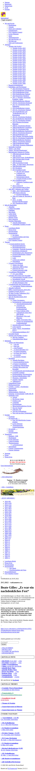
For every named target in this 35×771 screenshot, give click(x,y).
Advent (14, 397)
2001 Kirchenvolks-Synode (20, 159)
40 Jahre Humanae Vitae (20, 282)
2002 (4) (7, 544)
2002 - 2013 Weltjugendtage (21, 191)
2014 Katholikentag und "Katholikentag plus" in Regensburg (19, 113)
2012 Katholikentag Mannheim (22, 119)
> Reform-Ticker (6, 673)
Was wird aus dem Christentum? (22, 413)
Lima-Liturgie (16, 327)
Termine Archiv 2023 (19, 53)
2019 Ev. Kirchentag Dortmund (22, 103)
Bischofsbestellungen (18, 245)
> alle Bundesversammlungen (10, 758)
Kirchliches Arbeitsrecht (19, 251)
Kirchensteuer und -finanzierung (22, 253)
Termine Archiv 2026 (19, 50)
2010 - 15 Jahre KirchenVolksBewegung (20, 200)
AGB (6, 8)
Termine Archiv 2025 (19, 48)
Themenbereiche (14, 37)
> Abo (20, 661)
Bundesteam (12, 25)
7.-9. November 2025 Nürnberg (10, 734)
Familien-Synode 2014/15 (16, 291)
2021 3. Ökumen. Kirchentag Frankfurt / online (21, 98)
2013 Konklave (17, 168)
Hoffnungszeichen (14, 385)
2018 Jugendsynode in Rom (21, 187)
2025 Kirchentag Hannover (20, 89)
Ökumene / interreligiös (19, 378)
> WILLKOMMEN (7, 648)
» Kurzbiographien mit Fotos (17, 570)
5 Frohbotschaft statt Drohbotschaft (19, 284)
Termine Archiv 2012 (19, 73)
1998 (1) (7, 551)
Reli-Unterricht (13, 219)
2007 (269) (8, 535)
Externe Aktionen (14, 450)
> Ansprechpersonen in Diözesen (11, 706)
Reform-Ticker (13, 217)
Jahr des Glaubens (18, 337)
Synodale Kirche (14, 334)
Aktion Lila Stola (17, 265)
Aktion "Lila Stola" (15, 148)
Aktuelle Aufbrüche (15, 288)
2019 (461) (8, 514)
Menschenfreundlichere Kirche (21, 406)
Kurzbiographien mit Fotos (20, 237)
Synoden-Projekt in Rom (24, 178)
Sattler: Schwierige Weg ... (24, 320)
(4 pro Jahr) (9, 661)
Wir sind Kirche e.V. (15, 39)
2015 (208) (8, 521)
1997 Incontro (16, 156)
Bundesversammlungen (16, 85)
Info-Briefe (12, 212)
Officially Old (16, 409)
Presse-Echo (12, 230)
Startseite (7, 453)
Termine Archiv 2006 (19, 83)
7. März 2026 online (9, 729)
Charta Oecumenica (18, 300)
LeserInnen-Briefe (14, 228)
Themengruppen (14, 443)
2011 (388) (8, 528)
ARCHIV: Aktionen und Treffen (19, 189)
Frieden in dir (16, 401)
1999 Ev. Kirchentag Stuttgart (21, 141)
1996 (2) (7, 554)
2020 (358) (8, 512)
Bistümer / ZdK (13, 436)
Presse (7, 226)
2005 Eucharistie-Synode (20, 163)
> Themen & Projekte (8, 703)
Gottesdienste (13, 215)
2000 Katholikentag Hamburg (21, 140)
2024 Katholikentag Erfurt (20, 92)
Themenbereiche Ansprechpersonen (18, 426)
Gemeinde (15, 402)
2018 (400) (8, 515)
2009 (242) (8, 531)
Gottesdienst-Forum (15, 383)
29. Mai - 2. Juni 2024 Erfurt (9, 754)
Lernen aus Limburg (18, 260)
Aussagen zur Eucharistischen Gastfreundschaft (21, 307)
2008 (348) (8, 533)
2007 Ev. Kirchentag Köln (20, 129)
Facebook (12, 416)
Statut (10, 36)
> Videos (4, 666)
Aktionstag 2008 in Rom (20, 267)
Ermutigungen (13, 30)
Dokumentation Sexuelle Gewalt (22, 277)
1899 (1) (7, 558)
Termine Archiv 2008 (19, 80)
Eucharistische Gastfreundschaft (22, 302)
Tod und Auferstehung (19, 411)
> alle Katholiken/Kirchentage (10, 762)
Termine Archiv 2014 (19, 69)
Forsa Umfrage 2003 (22, 311)
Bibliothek (8, 341)
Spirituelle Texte (14, 395)
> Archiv (16, 677)
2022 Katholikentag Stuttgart (21, 94)
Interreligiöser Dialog (15, 295)
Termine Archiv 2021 (19, 57)
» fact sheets (12, 568)
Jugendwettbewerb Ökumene (21, 325)
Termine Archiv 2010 (19, 76)
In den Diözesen (14, 34)
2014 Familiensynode (19, 170)
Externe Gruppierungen (16, 448)
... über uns (15, 346)
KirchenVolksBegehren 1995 (21, 376)
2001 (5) (7, 545)
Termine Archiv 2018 (19, 62)
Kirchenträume (17, 404)
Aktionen (7, 44)
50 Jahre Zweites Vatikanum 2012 (19, 293)
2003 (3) (7, 542)
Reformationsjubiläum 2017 (21, 332)
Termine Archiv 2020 (19, 59)
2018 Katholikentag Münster (21, 101)
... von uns (15, 344)
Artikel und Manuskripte (16, 342)
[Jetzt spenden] (17, 495)
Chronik (11, 27)
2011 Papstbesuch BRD (19, 203)
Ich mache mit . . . (14, 418)
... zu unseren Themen (19, 357)
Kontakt (7, 9)
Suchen (4, 644)
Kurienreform (16, 256)
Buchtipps (12, 358)
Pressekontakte (13, 231)
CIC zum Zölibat (17, 274)
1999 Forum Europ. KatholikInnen (23, 157)
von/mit (14, 666)
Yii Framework (12, 768)
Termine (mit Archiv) (15, 46)
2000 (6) (7, 547)
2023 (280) (8, 507)
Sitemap (7, 2)
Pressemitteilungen (14, 238)
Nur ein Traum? (17, 408)
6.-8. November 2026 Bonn (10, 718)
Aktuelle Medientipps (19, 223)
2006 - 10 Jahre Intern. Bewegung (22, 164)
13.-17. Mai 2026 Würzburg (9, 723)
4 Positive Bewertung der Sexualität (20, 275)
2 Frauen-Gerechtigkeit (16, 263)
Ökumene (12, 298)
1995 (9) (7, 556)
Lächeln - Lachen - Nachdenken (18, 387)
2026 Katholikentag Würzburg (21, 90)
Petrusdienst (16, 261)
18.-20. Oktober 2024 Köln (12, 749)
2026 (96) (8, 501)
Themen (7, 242)
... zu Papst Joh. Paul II (19, 353)
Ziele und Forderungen (16, 43)
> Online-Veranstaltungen (9, 664)
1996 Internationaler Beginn (21, 154)
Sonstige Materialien (15, 221)
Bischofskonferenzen (18, 247)
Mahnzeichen (13, 390)
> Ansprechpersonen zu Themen (11, 710)
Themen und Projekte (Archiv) (18, 335)
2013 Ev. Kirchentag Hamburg (21, 117)
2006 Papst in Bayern (19, 193)
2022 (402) (8, 508)
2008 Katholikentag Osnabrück (22, 127)
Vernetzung (8, 434)
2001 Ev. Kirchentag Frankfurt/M (22, 138)
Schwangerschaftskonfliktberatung (23, 281)
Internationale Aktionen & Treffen (19, 152)
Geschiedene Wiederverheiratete (22, 286)
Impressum (8, 4)
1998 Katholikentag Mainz (20, 143)
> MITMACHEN (6, 649)
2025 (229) (8, 503)
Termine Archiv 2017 (19, 64)
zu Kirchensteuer (17, 445)
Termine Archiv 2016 (19, 66)
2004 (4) (7, 540)
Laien (14, 258)
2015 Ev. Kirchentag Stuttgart (21, 110)
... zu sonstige (16, 355)
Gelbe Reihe (12, 214)
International (4, 18)
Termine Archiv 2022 (19, 55)
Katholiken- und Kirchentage (17, 87)
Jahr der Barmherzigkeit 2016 (18, 297)
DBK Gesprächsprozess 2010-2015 (19, 290)
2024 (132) (8, 505)
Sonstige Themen (17, 379)
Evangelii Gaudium (18, 372)
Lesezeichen (12, 388)
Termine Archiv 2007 (19, 81)
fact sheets (15, 235)
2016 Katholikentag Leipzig (21, 108)
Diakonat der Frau (18, 268)
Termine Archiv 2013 (19, 71)
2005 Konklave (17, 161)
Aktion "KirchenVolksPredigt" (18, 150)
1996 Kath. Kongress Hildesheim (22, 145)
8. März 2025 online (9, 744)
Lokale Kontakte (14, 441)
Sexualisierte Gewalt (18, 279)
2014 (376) (8, 522)
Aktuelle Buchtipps (18, 360)
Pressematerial (13, 233)
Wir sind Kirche (9, 23)
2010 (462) (8, 530)
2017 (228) (8, 517)
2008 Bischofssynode (19, 166)
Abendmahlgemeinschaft (24, 304)
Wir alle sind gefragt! (22, 171)
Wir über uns (12, 41)
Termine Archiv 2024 (19, 52)
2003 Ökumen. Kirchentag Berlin (22, 136)
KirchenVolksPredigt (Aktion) (21, 254)
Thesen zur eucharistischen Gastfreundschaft (24, 322)
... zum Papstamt (17, 348)
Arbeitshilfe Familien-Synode (21, 224)
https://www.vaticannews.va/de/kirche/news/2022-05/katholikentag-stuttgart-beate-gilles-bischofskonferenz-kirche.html (16, 630)
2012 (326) (8, 526)
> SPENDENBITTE (7, 653)
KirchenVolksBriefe (22, 194)
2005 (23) (8, 538)
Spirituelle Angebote (15, 147)
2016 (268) (8, 519)
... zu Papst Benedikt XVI (20, 349)
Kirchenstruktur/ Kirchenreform (22, 374)
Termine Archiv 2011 (18, 74)
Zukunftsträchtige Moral (19, 339)
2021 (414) (8, 510)
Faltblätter (12, 210)
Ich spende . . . (13, 429)
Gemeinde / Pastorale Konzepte (22, 249)
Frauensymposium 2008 (19, 270)
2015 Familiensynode (19, 180)
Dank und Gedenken (15, 29)
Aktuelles (11, 207)
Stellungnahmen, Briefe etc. (17, 392)
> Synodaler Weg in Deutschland (11, 688)
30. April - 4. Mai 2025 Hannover (11, 739)
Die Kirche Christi (18, 399)
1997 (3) (7, 552)
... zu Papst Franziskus (19, 351)
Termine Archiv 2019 (19, 60)
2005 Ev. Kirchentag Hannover (22, 133)
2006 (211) (8, 537)
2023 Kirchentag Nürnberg (20, 96)
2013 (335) (8, 524)
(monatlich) (8, 663)
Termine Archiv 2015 (19, 67)
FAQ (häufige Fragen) (15, 32)
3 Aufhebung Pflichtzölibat (17, 272)
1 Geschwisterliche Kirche (17, 244)
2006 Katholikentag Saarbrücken (22, 131)
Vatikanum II (16, 381)
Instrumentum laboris (22, 177)
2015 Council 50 (17, 186)
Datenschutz (8, 6)
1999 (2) (7, 549)
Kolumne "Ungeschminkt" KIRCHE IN (21, 394)
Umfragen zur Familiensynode (21, 174)
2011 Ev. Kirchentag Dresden (21, 120)
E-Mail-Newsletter (14, 208)
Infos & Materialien (11, 205)
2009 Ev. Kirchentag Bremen (21, 126)
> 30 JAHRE (10, 651)
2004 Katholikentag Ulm (20, 134)
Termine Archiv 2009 (19, 78)
